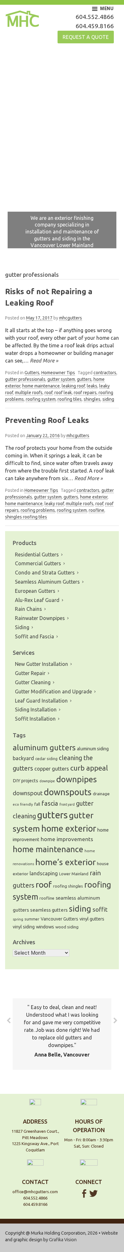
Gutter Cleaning (33, 682)
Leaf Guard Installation (41, 700)
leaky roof (54, 503)
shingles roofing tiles (26, 516)
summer (31, 919)
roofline (96, 510)
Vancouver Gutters (59, 918)
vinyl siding (24, 926)
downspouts (68, 792)
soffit (100, 909)
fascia (49, 803)
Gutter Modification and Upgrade (53, 691)
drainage (101, 793)
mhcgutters (70, 317)
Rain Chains (28, 609)
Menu (107, 8)
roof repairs (85, 392)
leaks (92, 385)
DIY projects (25, 780)
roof (48, 392)
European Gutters (35, 591)
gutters (84, 379)
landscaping (44, 873)
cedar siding (46, 758)
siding (108, 399)
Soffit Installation (35, 719)
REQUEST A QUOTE (86, 37)
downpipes (76, 779)
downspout (28, 793)
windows (45, 926)
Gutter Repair (30, 673)
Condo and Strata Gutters (45, 572)
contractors (104, 372)
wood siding (67, 927)
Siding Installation (36, 709)
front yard (67, 804)
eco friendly (23, 804)
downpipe (47, 781)
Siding (22, 627)
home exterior (93, 496)
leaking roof (73, 385)
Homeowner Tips (58, 372)
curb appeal (89, 768)
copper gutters (51, 769)
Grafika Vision (63, 1239)
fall (37, 804)
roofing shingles (68, 886)
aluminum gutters (44, 747)
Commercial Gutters (38, 563)
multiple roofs (29, 392)
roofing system (41, 399)
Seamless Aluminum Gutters (47, 582)
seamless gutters (49, 910)
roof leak (63, 392)
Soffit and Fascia (34, 636)
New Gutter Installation (41, 664)
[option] (62, 153)
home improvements (67, 839)
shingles (92, 399)
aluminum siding (93, 748)
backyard (23, 758)
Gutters (31, 372)
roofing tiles (70, 399)
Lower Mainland (73, 873)
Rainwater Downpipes (40, 618)
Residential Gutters (37, 554)
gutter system (61, 379)
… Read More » (41, 360)
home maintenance (41, 385)
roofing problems (38, 510)
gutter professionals (25, 379)
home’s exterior (65, 862)
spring (18, 919)
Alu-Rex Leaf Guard (37, 600)
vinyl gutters (91, 918)
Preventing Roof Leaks (47, 420)
